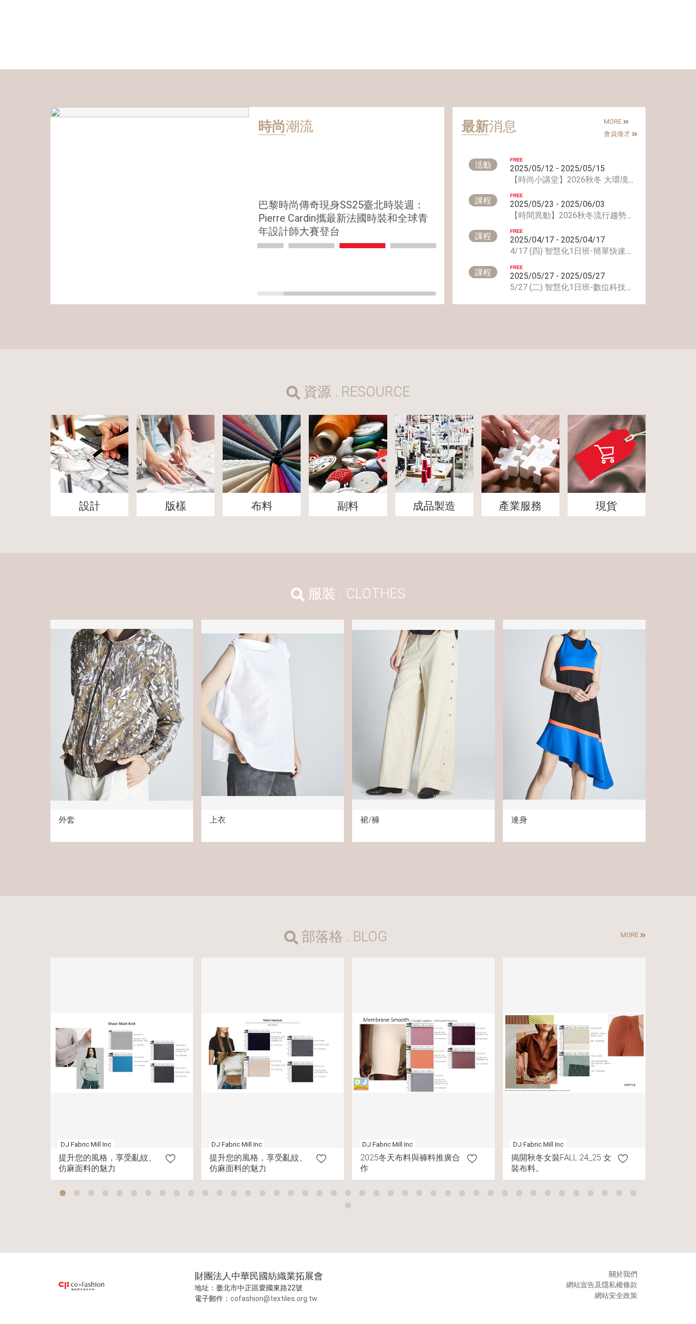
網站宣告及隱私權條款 (601, 1285)
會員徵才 (618, 134)
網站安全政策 (616, 1295)
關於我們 (623, 1274)
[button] (63, 1193)
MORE (613, 121)
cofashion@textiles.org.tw (273, 1298)
